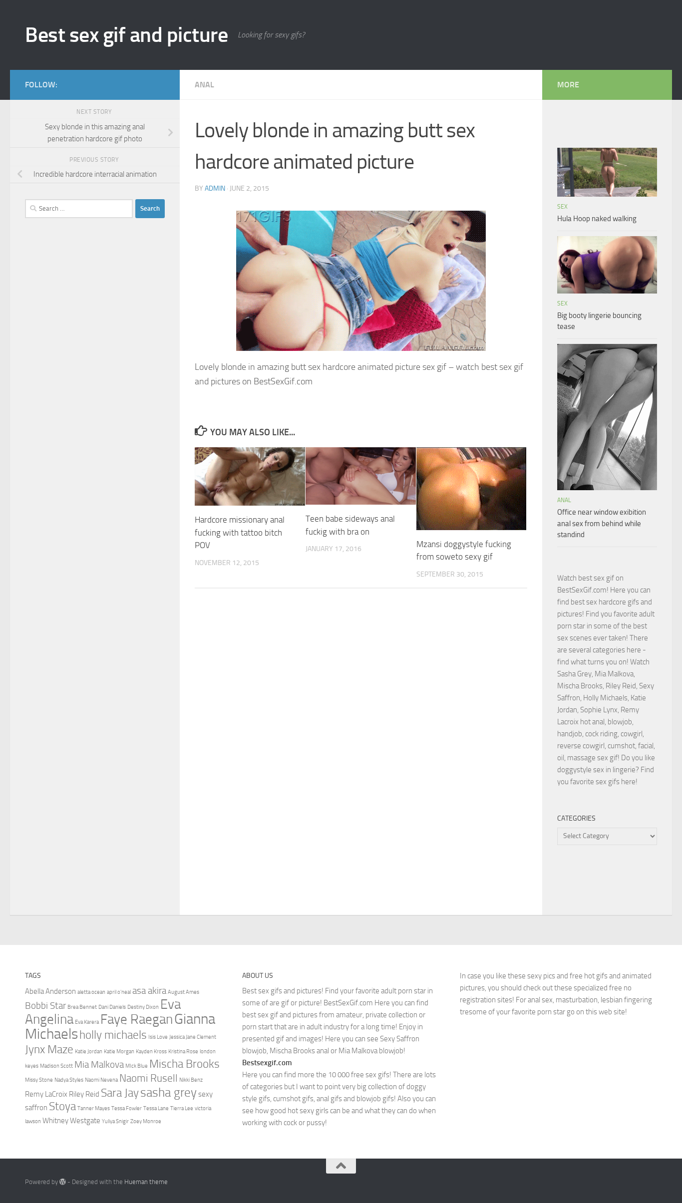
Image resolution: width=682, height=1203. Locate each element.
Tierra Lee (181, 1108)
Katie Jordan (88, 1051)
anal (204, 84)
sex (562, 206)
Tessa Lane (156, 1108)
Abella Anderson (50, 991)
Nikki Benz (191, 1080)
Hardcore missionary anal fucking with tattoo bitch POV (240, 532)
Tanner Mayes (93, 1108)
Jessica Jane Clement (192, 1037)
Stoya (62, 1106)
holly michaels (113, 1035)
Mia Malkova (99, 1064)
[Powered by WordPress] (62, 1182)
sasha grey (168, 1092)
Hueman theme (146, 1182)
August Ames (183, 992)
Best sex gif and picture (126, 34)
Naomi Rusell (148, 1078)
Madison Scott (56, 1066)
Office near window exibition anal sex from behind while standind (601, 523)
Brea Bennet (82, 1007)
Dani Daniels (112, 1007)
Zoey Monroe (145, 1121)
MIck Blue (136, 1066)
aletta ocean (91, 992)
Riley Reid (84, 1094)
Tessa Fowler (126, 1108)
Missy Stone (39, 1080)
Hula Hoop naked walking (597, 218)
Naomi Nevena (101, 1080)
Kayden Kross (151, 1051)
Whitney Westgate (71, 1120)
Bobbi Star (45, 1005)
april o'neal (119, 992)
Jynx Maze (49, 1049)
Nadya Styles (68, 1080)
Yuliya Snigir (115, 1121)
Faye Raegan (136, 1019)
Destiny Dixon (143, 1007)
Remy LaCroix (46, 1094)
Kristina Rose (183, 1051)
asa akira (149, 990)
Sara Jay (120, 1093)
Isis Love (158, 1037)
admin (215, 188)
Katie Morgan (119, 1051)
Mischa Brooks (184, 1064)
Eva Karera (87, 1022)
